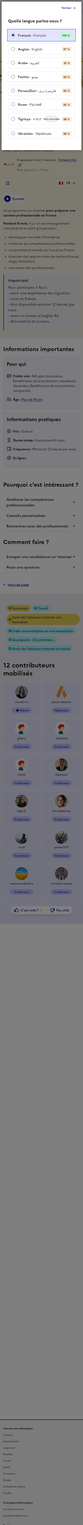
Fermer (66, 8)
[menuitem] (41, 35)
